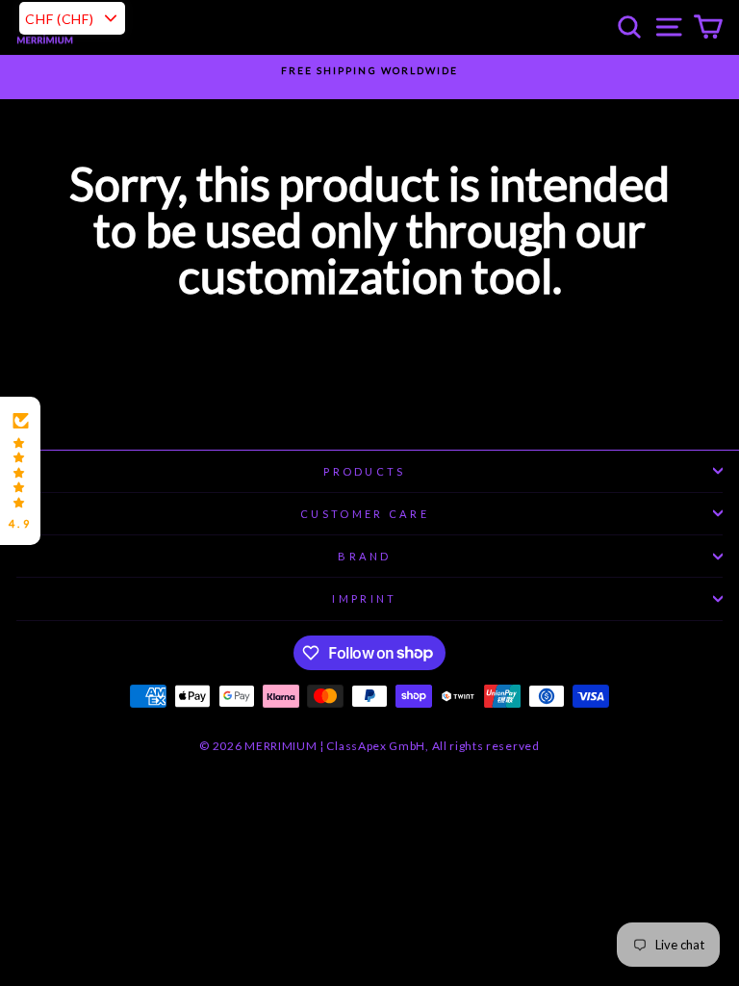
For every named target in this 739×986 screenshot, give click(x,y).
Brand (365, 556)
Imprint (364, 598)
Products (364, 471)
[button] (20, 471)
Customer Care (364, 513)
